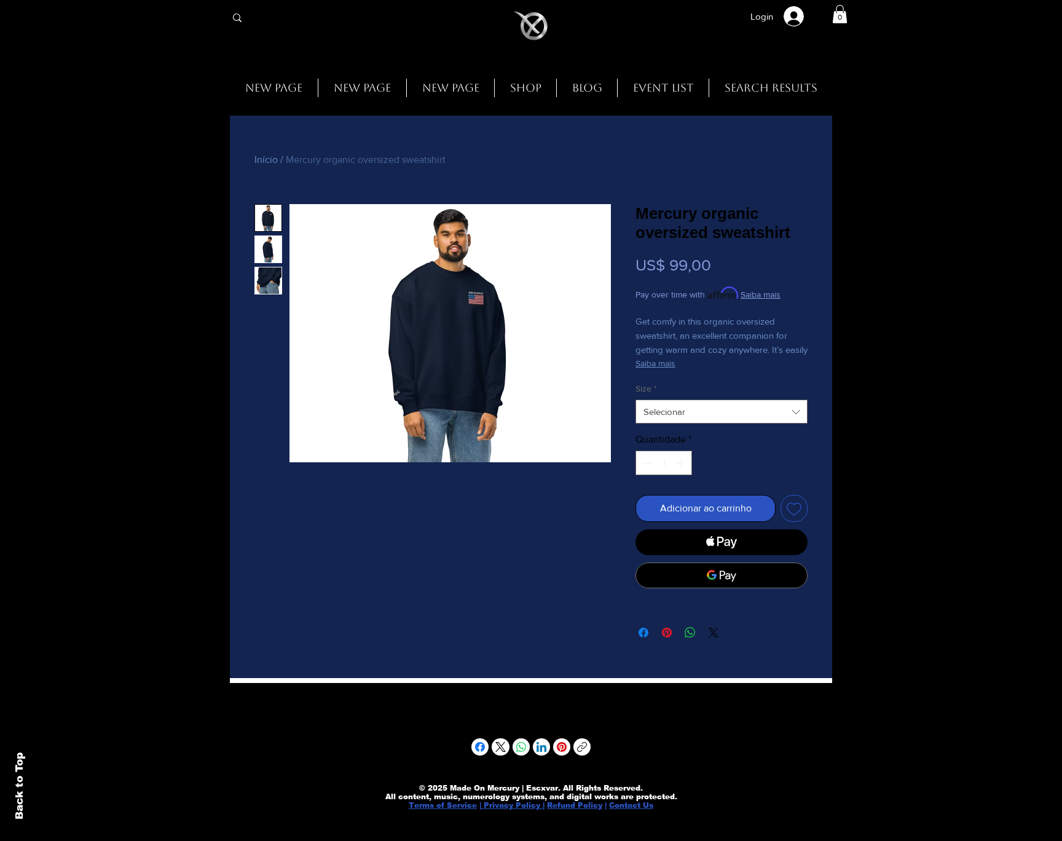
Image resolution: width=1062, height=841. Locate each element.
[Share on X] (713, 632)
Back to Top (19, 785)
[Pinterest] (561, 747)
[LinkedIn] (541, 747)
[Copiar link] (582, 747)
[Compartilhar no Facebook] (643, 632)
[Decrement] (646, 463)
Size (646, 388)
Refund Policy (574, 805)
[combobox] (721, 412)
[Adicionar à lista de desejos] (794, 508)
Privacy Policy (512, 805)
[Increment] (681, 463)
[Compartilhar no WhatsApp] (690, 632)
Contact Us (631, 805)
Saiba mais (761, 294)
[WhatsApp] (521, 747)
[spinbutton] (664, 463)
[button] (840, 14)
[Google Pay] (721, 575)
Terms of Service (443, 805)
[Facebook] (480, 747)
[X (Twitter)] (500, 747)
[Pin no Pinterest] (666, 632)
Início (266, 159)
